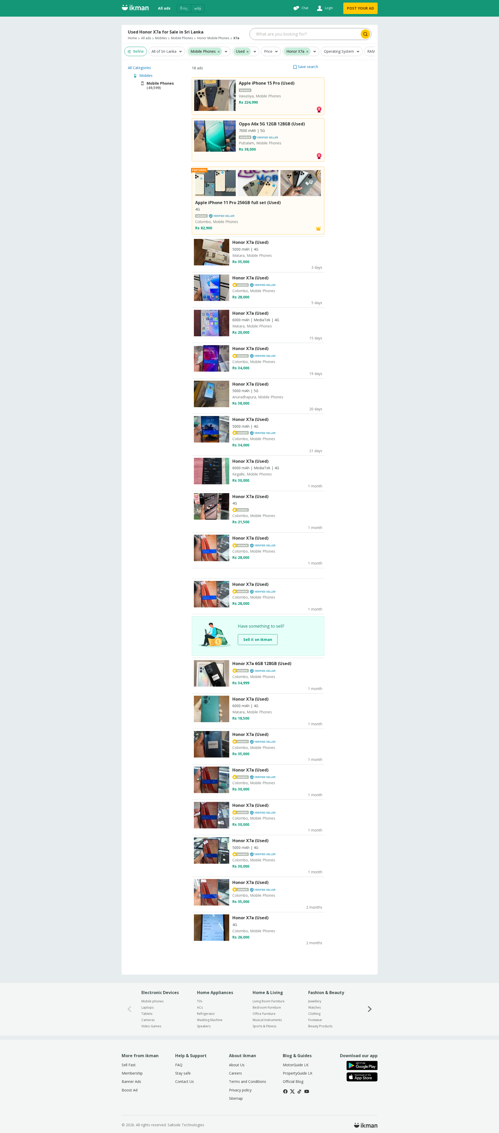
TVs (199, 1001)
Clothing (314, 1013)
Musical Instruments (267, 1020)
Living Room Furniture (269, 1001)
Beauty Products (320, 1026)
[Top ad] (319, 109)
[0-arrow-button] (129, 1009)
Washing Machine (209, 1020)
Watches (314, 1007)
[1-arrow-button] (370, 1009)
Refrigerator (206, 1013)
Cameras (148, 1020)
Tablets (146, 1013)
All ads (164, 8)
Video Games (151, 1026)
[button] (305, 66)
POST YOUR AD (360, 8)
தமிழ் (197, 8)
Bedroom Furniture (267, 1007)
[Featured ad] (318, 228)
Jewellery (314, 1001)
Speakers (204, 1026)
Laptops (147, 1007)
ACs (200, 1007)
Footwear (315, 1020)
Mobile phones (152, 1001)
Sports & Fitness (264, 1026)
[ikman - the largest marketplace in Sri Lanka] (135, 8)
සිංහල (184, 8)
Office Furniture (264, 1013)
